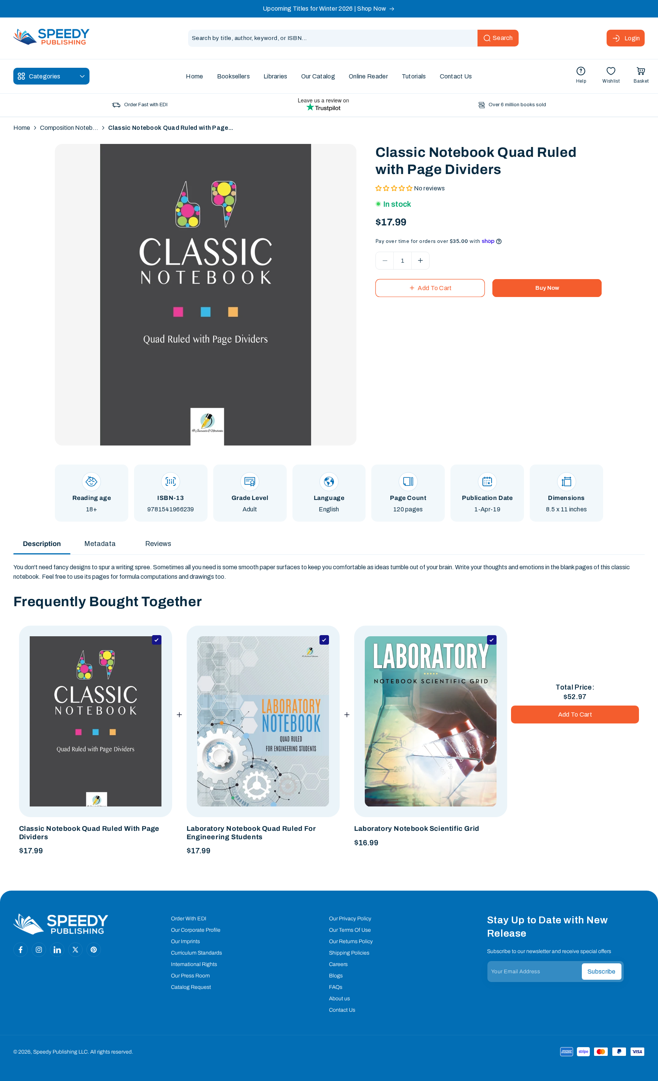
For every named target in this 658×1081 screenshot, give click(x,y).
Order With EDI (188, 918)
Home (21, 128)
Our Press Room (190, 976)
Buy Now (547, 288)
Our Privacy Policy (350, 918)
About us (339, 998)
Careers (338, 964)
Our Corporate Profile (195, 930)
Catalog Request (191, 987)
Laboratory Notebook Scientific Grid (416, 828)
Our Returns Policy (351, 941)
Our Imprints (185, 941)
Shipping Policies (349, 953)
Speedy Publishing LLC (60, 1052)
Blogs (336, 976)
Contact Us (342, 1010)
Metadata (100, 544)
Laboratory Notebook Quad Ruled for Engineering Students (251, 833)
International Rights (194, 964)
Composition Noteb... (69, 128)
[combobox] (353, 38)
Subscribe (602, 971)
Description (42, 544)
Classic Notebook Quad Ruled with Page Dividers (89, 833)
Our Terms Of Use (350, 930)
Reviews (158, 544)
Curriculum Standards (196, 953)
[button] (640, 76)
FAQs (335, 987)
